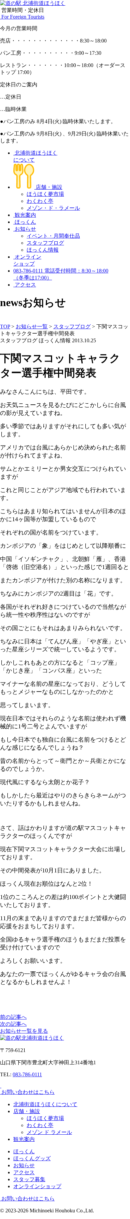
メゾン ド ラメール (49, 1132)
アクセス (24, 284)
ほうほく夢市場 (45, 194)
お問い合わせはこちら (27, 1092)
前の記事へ (13, 1017)
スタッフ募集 (29, 1179)
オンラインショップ (37, 1186)
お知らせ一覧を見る (24, 1031)
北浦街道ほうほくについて (45, 1104)
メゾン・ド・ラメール (53, 208)
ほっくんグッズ (32, 1158)
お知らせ (24, 229)
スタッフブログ (45, 243)
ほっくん (24, 222)
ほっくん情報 (43, 250)
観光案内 (24, 215)
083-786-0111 (27, 1074)
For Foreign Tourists (22, 17)
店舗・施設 (48, 187)
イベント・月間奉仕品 (53, 236)
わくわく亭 (40, 201)
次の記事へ (13, 1024)
